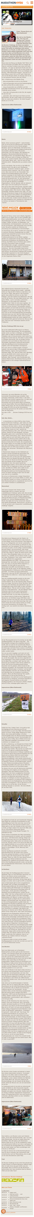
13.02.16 (4, 1202)
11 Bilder (29, 1128)
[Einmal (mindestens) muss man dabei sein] (9, 1199)
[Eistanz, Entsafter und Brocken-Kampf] (9, 1207)
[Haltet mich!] (9, 1192)
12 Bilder (29, 283)
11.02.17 (4, 1199)
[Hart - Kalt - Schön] (9, 1205)
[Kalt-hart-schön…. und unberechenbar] (9, 1194)
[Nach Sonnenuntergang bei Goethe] (9, 1197)
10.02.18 (4, 1195)
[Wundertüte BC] (9, 1203)
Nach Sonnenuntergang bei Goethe (19, 1197)
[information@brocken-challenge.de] (7, 1180)
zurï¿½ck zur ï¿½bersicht (9, 1212)
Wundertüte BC (14, 1203)
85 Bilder (29, 131)
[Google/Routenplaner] (22, 1180)
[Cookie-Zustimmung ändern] (3, 1211)
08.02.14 (4, 1203)
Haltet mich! (13, 1192)
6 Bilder (29, 389)
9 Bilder (29, 1066)
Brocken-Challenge (11, 23)
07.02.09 (4, 1207)
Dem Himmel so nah (15, 1202)
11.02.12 (4, 1205)
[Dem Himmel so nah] (9, 1202)
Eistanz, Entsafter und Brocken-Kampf (18, 1207)
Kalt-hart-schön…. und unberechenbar (16, 1194)
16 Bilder (29, 634)
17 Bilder (29, 532)
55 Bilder (29, 714)
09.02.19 (4, 1192)
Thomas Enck (8, 28)
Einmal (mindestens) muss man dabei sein (18, 1199)
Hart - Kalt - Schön (15, 1205)
